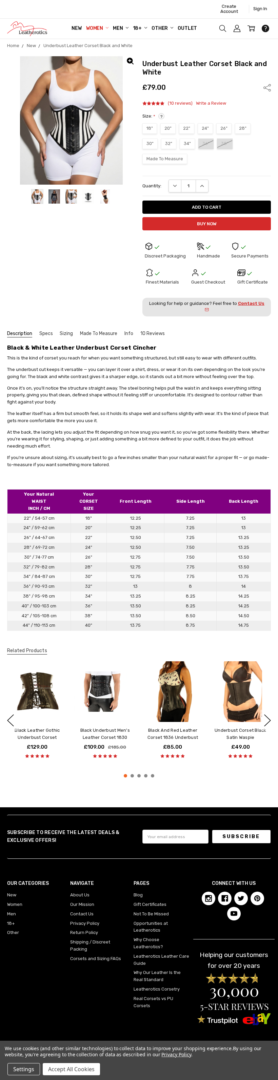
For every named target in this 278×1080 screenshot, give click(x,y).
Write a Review (211, 103)
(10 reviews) (180, 103)
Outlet (187, 28)
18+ (138, 28)
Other (160, 28)
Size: (152, 116)
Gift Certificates (150, 904)
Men (118, 28)
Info (128, 333)
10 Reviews (152, 333)
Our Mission (82, 904)
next (267, 720)
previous (10, 720)
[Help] (265, 28)
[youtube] (234, 913)
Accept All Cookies (71, 1069)
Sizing (66, 333)
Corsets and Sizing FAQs (95, 958)
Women (95, 28)
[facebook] (225, 898)
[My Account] (237, 28)
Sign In (260, 8)
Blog (138, 894)
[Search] (222, 28)
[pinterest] (257, 898)
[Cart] (251, 28)
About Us (80, 894)
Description (19, 333)
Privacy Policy (84, 923)
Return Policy (84, 932)
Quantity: (151, 185)
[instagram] (208, 898)
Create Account (229, 9)
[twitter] (241, 898)
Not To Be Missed (151, 913)
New (77, 28)
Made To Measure (98, 333)
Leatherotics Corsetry (157, 989)
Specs (46, 333)
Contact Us (82, 913)
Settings (23, 1069)
